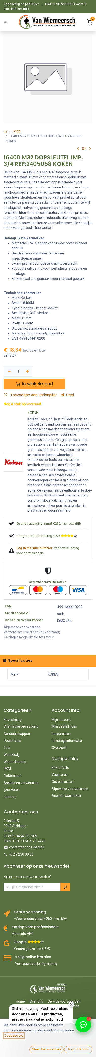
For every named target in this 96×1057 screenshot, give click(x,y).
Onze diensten (63, 782)
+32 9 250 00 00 (21, 854)
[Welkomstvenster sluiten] (71, 1004)
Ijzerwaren (12, 790)
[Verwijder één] (9, 371)
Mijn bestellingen (64, 726)
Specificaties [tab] (19, 660)
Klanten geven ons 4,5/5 (32, 949)
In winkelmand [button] (37, 384)
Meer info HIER (22, 934)
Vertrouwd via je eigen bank (36, 964)
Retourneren (61, 734)
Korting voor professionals (35, 927)
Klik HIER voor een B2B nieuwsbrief (27, 877)
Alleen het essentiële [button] (46, 1049)
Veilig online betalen (33, 957)
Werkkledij (11, 755)
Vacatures (60, 774)
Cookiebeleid (13, 1035)
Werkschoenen (15, 762)
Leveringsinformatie (67, 741)
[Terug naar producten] (84, 148)
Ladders (10, 797)
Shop (16, 131)
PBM (7, 769)
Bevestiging (12, 720)
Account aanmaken (66, 796)
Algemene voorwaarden (70, 789)
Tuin (7, 747)
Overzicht (59, 747)
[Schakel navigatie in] (5, 22)
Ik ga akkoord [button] (78, 1049)
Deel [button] (70, 395)
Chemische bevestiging (21, 726)
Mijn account (61, 720)
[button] (65, 887)
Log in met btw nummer (34, 548)
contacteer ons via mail (26, 847)
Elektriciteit (12, 776)
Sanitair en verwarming (21, 783)
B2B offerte (60, 768)
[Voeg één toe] (27, 371)
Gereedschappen (17, 734)
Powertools (12, 741)
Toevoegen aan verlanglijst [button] (33, 395)
